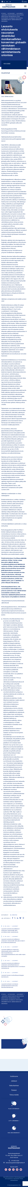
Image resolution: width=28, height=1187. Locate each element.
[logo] (8, 5)
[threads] (23, 918)
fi (4, 1)
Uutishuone (11, 13)
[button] (24, 1)
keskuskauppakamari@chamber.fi (15, 1162)
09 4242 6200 (15, 1160)
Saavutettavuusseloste (8, 1177)
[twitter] (15, 918)
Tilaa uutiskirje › (14, 1108)
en (7, 1)
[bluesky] (20, 918)
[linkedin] (17, 918)
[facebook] (12, 918)
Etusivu (3, 13)
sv (10, 1)
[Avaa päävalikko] (25, 6)
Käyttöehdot (16, 1178)
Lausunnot (19, 13)
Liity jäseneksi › (14, 1120)
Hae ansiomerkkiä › (14, 1132)
